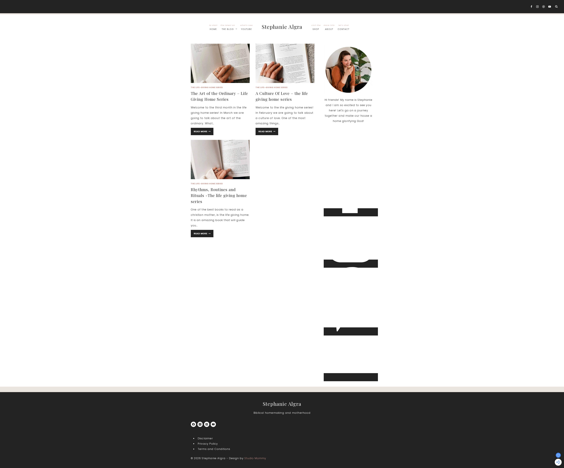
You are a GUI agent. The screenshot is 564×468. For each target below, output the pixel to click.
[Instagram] (537, 6)
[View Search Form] (556, 6)
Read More (203, 132)
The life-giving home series (207, 87)
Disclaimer (205, 438)
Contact (343, 27)
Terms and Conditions (214, 449)
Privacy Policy (208, 443)
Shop (315, 27)
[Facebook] (531, 6)
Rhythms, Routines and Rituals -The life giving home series (219, 195)
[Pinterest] (543, 6)
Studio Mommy (255, 458)
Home (213, 27)
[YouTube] (549, 6)
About (329, 27)
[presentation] (220, 63)
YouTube (246, 27)
